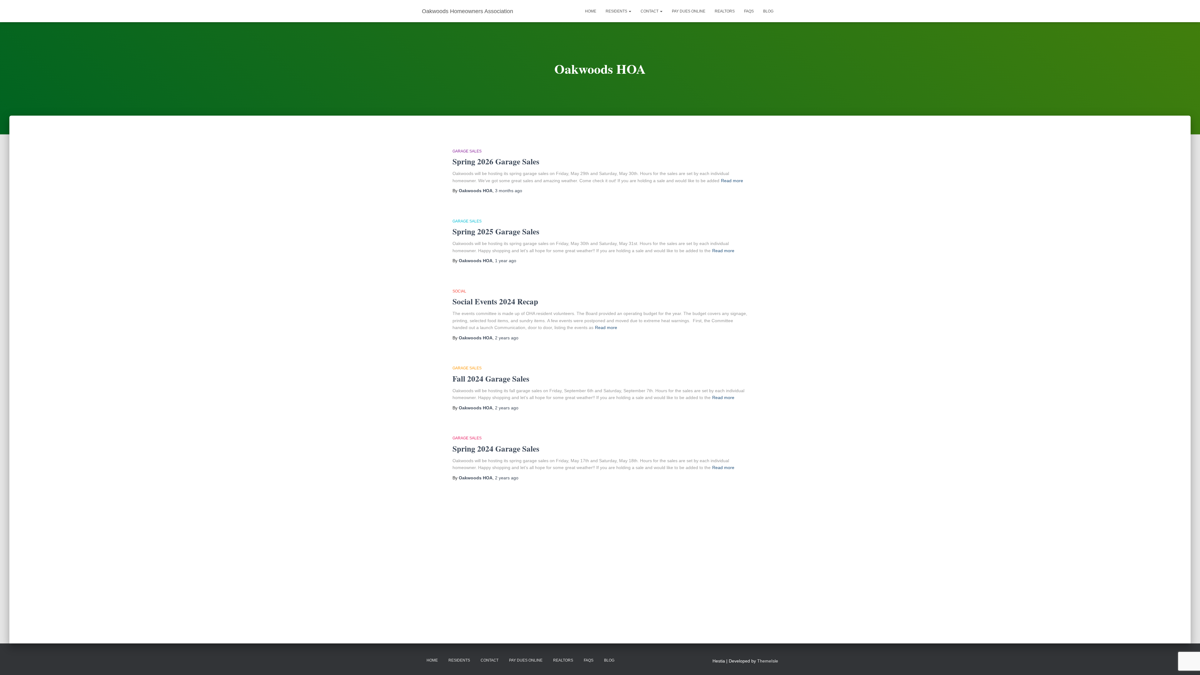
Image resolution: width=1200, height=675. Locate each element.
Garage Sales (467, 151)
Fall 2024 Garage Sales (490, 378)
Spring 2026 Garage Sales (495, 161)
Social (459, 291)
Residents (617, 11)
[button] (629, 11)
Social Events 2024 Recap (495, 301)
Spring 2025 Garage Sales (495, 231)
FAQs (749, 11)
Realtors (725, 11)
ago (508, 190)
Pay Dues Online (688, 11)
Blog (768, 11)
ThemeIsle (767, 660)
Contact (650, 11)
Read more (732, 180)
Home (590, 11)
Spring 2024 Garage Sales (495, 448)
